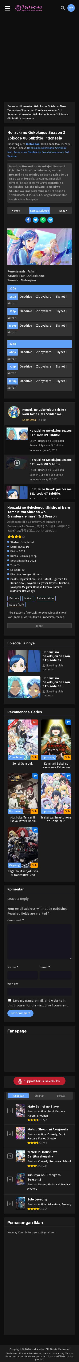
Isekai (27, 598)
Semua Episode (39, 210)
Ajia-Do (24, 546)
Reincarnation (45, 598)
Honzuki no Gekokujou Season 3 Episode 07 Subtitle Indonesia (56, 658)
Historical (54, 1184)
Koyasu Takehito (59, 583)
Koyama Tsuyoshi (37, 583)
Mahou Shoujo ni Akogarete (47, 1129)
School (66, 1161)
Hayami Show (27, 579)
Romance (55, 1161)
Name (12, 967)
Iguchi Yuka (60, 579)
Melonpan (33, 144)
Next (62, 210)
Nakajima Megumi (21, 587)
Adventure (53, 1204)
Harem (31, 1115)
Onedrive (26, 296)
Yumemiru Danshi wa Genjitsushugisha (42, 1154)
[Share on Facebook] (28, 220)
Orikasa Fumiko (42, 587)
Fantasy (14, 598)
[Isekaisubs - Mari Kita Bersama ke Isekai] (28, 11)
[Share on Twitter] (36, 220)
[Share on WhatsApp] (43, 220)
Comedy (52, 1134)
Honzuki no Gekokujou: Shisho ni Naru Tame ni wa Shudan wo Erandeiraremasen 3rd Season (38, 152)
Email (45, 967)
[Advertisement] (39, 56)
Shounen (42, 1115)
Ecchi (50, 1111)
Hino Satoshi (44, 579)
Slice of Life (16, 604)
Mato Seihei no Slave (43, 1106)
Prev (16, 210)
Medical (66, 1184)
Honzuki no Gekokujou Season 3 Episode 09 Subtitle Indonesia (56, 684)
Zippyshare (43, 296)
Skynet (60, 296)
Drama (42, 1184)
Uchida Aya (28, 591)
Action (42, 1111)
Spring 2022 (28, 560)
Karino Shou (17, 583)
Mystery (32, 1188)
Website (13, 984)
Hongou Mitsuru (32, 574)
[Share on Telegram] (50, 220)
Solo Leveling (37, 1199)
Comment (15, 920)
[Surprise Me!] (71, 8)
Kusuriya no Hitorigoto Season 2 (44, 1177)
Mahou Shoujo (47, 1138)
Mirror (11, 303)
